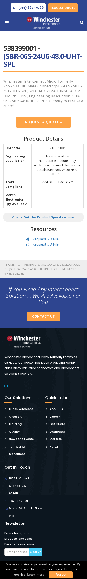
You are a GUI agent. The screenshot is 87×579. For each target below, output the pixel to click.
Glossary (15, 416)
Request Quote (62, 8)
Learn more (35, 574)
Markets (56, 439)
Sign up (35, 552)
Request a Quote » (43, 122)
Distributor (57, 431)
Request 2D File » (46, 239)
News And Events (21, 439)
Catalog (15, 424)
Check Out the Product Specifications (43, 217)
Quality (14, 431)
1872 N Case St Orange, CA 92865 (20, 486)
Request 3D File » (46, 244)
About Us (56, 409)
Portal (54, 446)
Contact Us (43, 316)
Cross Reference (21, 409)
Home (10, 264)
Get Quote (57, 424)
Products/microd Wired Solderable (52, 264)
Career (55, 416)
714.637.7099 (18, 501)
